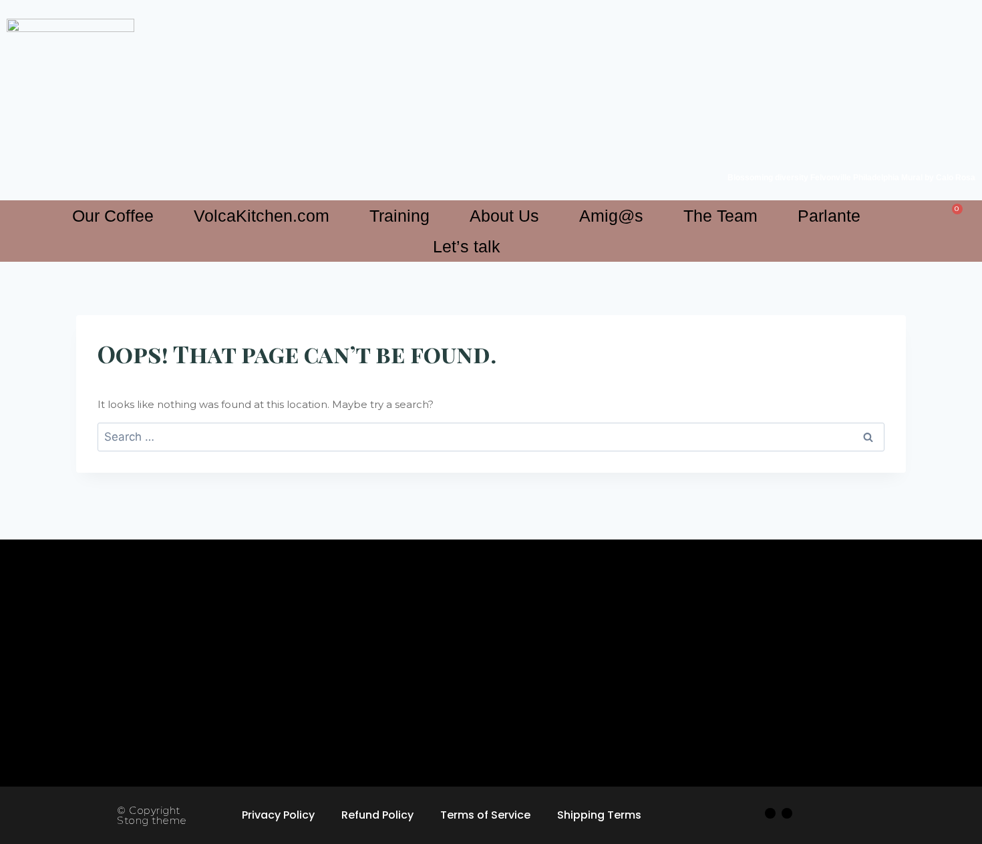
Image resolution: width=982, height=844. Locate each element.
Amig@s (611, 215)
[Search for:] (491, 437)
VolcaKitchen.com (261, 215)
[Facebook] (770, 813)
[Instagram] (787, 813)
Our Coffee (113, 215)
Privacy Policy (278, 815)
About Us (504, 215)
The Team (720, 215)
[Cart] (953, 213)
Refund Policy (377, 815)
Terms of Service (485, 815)
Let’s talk (466, 246)
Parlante (829, 215)
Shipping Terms (599, 815)
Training (399, 215)
